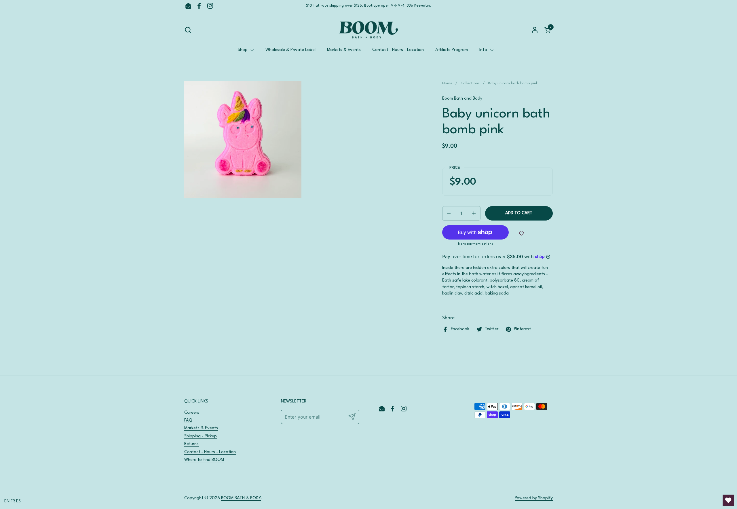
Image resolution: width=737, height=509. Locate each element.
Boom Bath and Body (462, 98)
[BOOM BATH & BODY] (368, 29)
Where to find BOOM (204, 460)
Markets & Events (201, 428)
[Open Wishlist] (728, 500)
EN (7, 501)
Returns (191, 444)
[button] (187, 29)
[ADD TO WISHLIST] (521, 234)
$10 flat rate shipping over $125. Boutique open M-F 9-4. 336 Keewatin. (368, 5)
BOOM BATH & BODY (241, 498)
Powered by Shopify (534, 498)
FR (13, 501)
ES (18, 501)
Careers (191, 413)
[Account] (534, 29)
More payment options (475, 244)
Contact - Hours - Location (210, 452)
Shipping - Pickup (200, 436)
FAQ (188, 420)
